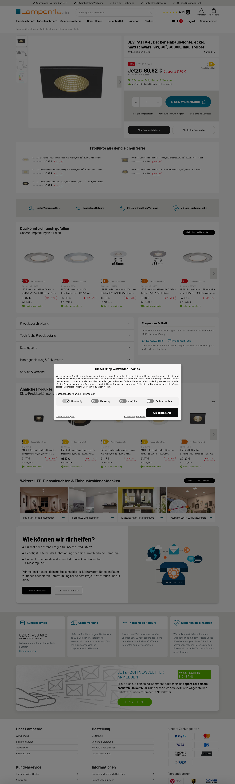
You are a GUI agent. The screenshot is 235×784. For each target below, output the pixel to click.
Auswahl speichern (134, 416)
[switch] (66, 401)
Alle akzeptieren (162, 412)
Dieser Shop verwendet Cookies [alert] (117, 369)
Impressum (89, 393)
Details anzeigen (65, 416)
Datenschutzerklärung (68, 393)
